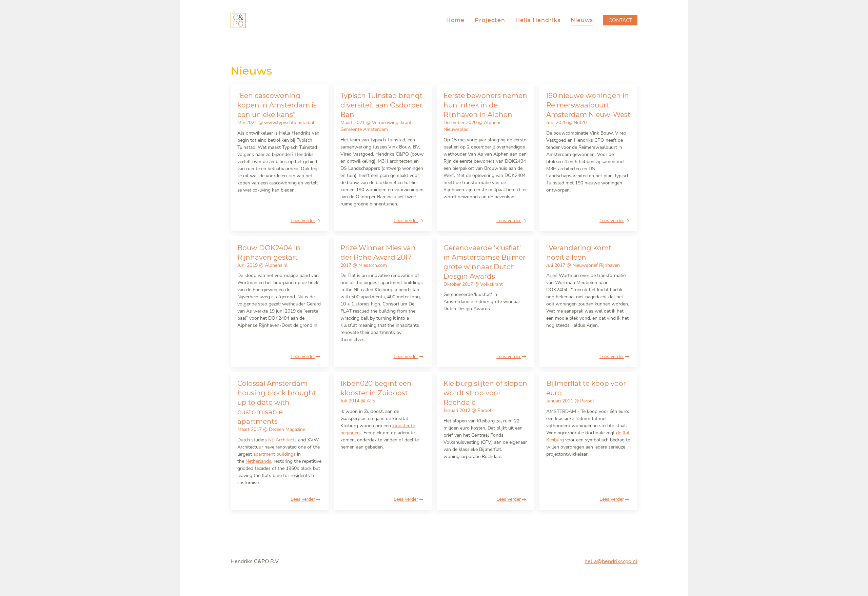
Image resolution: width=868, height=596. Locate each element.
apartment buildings (274, 454)
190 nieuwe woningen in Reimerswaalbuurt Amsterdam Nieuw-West (588, 105)
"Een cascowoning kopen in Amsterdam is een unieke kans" (277, 105)
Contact (620, 20)
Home (455, 20)
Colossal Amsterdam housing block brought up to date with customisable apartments (276, 402)
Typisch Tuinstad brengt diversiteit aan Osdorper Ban (381, 105)
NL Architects (282, 440)
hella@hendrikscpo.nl (611, 561)
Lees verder (303, 220)
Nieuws (582, 20)
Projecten (490, 20)
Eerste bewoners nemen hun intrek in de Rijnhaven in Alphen (485, 105)
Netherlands (258, 461)
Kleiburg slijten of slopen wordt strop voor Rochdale (485, 392)
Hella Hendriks (537, 20)
